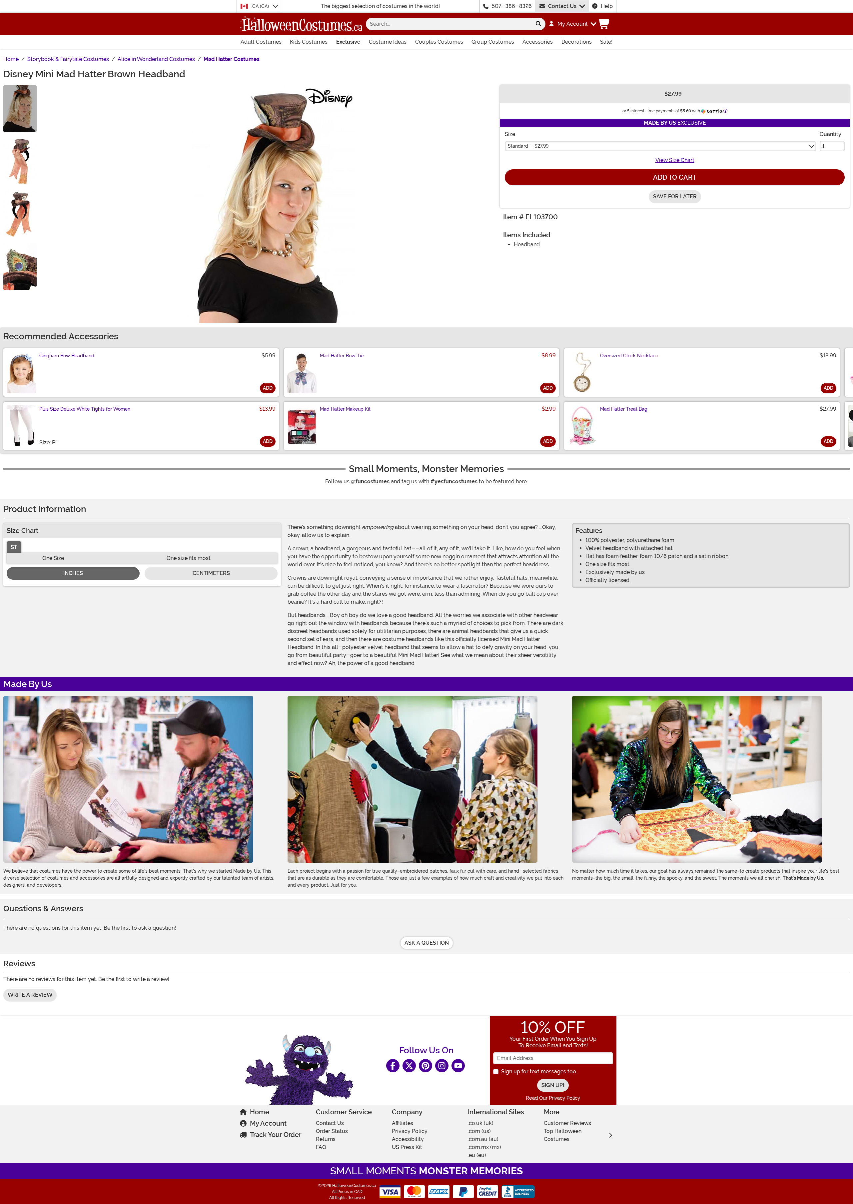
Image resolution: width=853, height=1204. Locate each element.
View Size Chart (674, 160)
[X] (409, 1065)
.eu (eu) (477, 1155)
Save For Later (675, 196)
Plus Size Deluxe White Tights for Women (84, 409)
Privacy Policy (409, 1131)
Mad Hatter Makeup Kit (345, 409)
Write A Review (30, 995)
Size (510, 134)
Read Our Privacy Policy (553, 1098)
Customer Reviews (567, 1123)
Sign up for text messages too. (539, 1071)
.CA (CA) (260, 6)
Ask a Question (427, 943)
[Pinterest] (425, 1065)
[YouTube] (458, 1065)
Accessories (537, 42)
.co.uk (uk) (480, 1123)
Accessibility (408, 1139)
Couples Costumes (439, 42)
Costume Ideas (388, 42)
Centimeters (211, 573)
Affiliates (402, 1123)
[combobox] (448, 24)
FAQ (321, 1147)
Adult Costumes (261, 42)
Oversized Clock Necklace (629, 355)
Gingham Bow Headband (66, 355)
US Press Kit (407, 1147)
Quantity (830, 134)
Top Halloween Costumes (562, 1135)
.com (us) (479, 1131)
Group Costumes (492, 42)
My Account (268, 1123)
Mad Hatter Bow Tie (342, 355)
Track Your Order (275, 1135)
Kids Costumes (309, 42)
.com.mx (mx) (484, 1147)
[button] (572, 24)
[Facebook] (393, 1065)
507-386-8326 (512, 6)
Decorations (576, 42)
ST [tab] (14, 547)
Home (259, 1112)
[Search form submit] (538, 24)
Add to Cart (674, 177)
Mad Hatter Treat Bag (623, 409)
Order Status (332, 1131)
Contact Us (562, 6)
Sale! (606, 42)
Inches (73, 573)
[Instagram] (441, 1065)
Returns (326, 1139)
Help (607, 6)
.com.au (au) (483, 1139)
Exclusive (348, 42)
